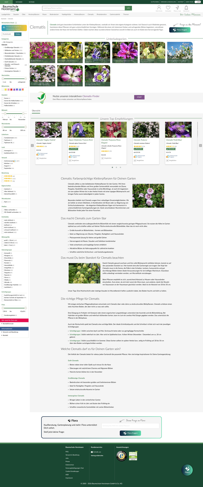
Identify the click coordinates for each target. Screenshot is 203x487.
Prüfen (18, 34)
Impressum (69, 478)
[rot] (11, 89)
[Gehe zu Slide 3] (120, 167)
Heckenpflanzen (33, 14)
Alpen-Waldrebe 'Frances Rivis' (81, 140)
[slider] (3, 78)
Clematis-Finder (90, 96)
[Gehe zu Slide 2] (116, 167)
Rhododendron (102, 14)
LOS (128, 8)
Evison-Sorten (91, 84)
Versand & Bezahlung (168, 2)
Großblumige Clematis (121, 61)
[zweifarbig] (23, 89)
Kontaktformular (8, 323)
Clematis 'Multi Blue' (174, 140)
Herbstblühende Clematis (68, 84)
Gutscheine (155, 2)
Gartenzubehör (115, 14)
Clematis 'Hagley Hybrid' (46, 140)
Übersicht (36, 111)
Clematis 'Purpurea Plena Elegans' (110, 141)
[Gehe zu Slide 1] (112, 167)
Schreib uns (97, 452)
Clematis (91, 14)
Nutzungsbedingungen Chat (75, 468)
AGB (67, 474)
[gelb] (5, 89)
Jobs (67, 458)
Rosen (45, 14)
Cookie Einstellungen (72, 471)
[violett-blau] (17, 89)
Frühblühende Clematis (40, 84)
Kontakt (181, 2)
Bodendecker (54, 14)
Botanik (31, 2)
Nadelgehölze (66, 14)
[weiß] (3, 89)
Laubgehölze (6, 14)
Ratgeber (19, 2)
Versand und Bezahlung (10, 332)
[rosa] (8, 89)
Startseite (3, 18)
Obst (23, 14)
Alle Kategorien (8, 42)
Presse (68, 461)
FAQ (67, 451)
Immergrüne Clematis (176, 61)
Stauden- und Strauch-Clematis (94, 61)
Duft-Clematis (36, 61)
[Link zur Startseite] (10, 8)
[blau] (20, 89)
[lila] (14, 89)
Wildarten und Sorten (66, 61)
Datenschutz (70, 465)
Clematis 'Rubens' (140, 140)
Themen (126, 14)
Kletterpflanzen (79, 14)
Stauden (16, 14)
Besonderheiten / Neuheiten (147, 61)
